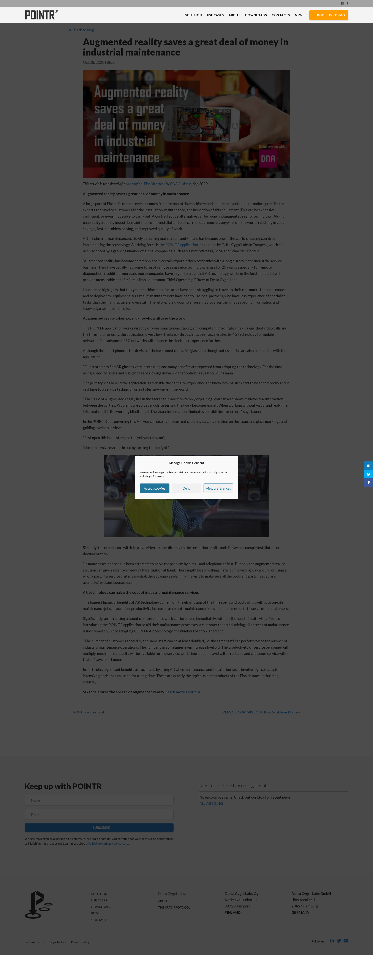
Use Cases (215, 15)
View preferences (218, 488)
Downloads (256, 15)
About (234, 15)
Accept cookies (154, 488)
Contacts (281, 15)
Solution (193, 15)
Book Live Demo (331, 15)
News (299, 15)
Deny (186, 488)
